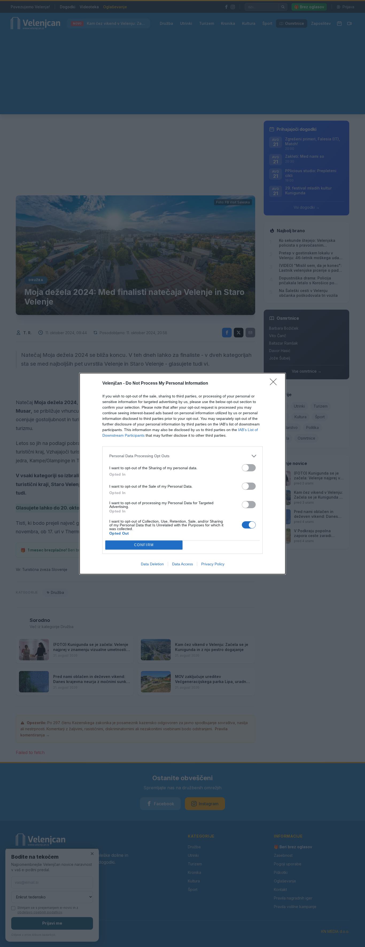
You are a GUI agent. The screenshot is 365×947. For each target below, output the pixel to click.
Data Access (182, 564)
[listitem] (182, 456)
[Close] (275, 383)
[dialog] (182, 473)
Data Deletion (152, 564)
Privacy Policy (212, 564)
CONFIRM (144, 545)
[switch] (249, 467)
